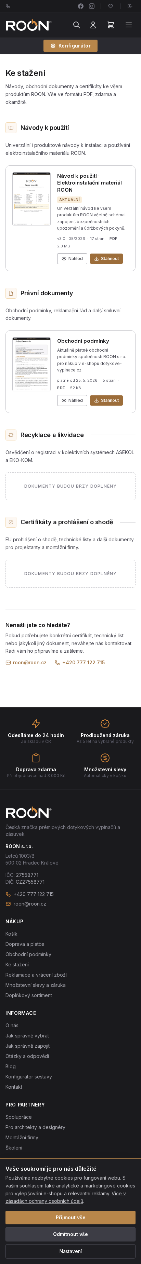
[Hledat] (77, 25)
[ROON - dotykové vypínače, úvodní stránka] (28, 25)
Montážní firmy (21, 1137)
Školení (13, 1148)
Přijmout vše (71, 1217)
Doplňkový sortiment (28, 995)
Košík (11, 934)
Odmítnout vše (70, 1234)
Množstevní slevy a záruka (35, 985)
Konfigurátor (75, 46)
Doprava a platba (24, 944)
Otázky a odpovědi (27, 1056)
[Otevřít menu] (129, 25)
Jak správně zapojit (27, 1046)
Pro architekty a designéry (35, 1127)
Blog (10, 1066)
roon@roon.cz (30, 662)
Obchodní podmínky (28, 954)
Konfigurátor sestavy (28, 1076)
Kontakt (13, 1087)
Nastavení (71, 1251)
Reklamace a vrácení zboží (36, 975)
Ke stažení (17, 964)
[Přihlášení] (93, 25)
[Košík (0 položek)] (111, 25)
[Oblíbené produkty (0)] (110, 6)
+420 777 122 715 (83, 662)
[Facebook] (81, 6)
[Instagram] (92, 6)
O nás (11, 1025)
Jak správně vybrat (27, 1035)
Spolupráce (18, 1117)
